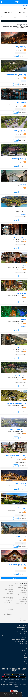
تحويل (26, 652)
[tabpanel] (14, 38)
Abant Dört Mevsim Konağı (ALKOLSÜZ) (8, 598)
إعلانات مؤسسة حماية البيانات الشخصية (19, 639)
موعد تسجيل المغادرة (8, 12)
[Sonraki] (25, 38)
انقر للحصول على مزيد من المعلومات (15, 693)
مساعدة (25, 661)
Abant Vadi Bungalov (23, 620)
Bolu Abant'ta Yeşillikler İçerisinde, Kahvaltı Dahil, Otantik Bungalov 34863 (8, 613)
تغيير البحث (25, 5)
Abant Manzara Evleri (23, 592)
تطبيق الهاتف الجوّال (23, 625)
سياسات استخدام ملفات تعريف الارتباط (19, 641)
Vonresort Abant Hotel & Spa (21, 606)
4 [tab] (12, 42)
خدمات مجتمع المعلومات (22, 631)
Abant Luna (11, 585)
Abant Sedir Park (24, 590)
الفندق (21, 24)
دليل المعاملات (24, 629)
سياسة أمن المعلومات (22, 633)
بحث (14, 20)
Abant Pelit (11, 591)
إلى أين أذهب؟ (24, 655)
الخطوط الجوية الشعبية (22, 643)
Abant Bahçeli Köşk (23, 601)
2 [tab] (14, 42)
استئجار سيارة (24, 650)
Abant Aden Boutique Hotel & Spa (21, 604)
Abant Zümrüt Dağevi (9, 589)
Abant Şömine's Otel (23, 599)
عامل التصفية (21, 29)
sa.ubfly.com (25, 24)
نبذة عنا (25, 657)
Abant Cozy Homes (9, 600)
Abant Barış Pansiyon (23, 616)
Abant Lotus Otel (10, 605)
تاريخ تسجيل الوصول (22, 12)
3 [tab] (13, 42)
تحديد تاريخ (16, 56)
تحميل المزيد (14, 578)
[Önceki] (3, 38)
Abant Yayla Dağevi (23, 585)
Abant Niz (25, 597)
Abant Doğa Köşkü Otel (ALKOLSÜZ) (8, 609)
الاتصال (25, 659)
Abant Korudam (10, 593)
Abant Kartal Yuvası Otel (22, 594)
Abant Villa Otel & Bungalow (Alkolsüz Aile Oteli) (8, 603)
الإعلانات (25, 663)
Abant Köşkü (10, 587)
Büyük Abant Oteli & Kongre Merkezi (22, 588)
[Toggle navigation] (25, 2)
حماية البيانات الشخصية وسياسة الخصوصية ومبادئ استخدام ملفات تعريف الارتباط (14, 636)
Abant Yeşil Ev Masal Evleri (22, 618)
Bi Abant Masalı (24, 611)
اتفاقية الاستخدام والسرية (22, 627)
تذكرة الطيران (24, 646)
